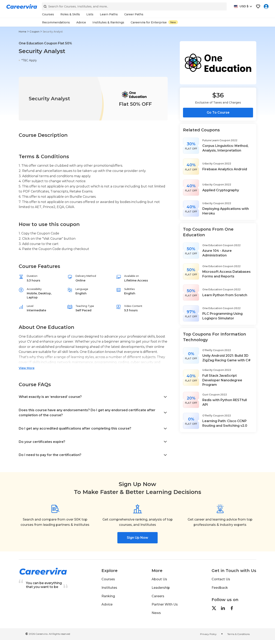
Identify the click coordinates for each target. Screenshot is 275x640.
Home (22, 31)
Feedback (220, 588)
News (156, 613)
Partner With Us (165, 604)
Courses (108, 579)
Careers (158, 596)
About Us (159, 579)
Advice (107, 604)
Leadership (161, 588)
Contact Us (221, 579)
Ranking (108, 596)
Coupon (34, 31)
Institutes (109, 588)
